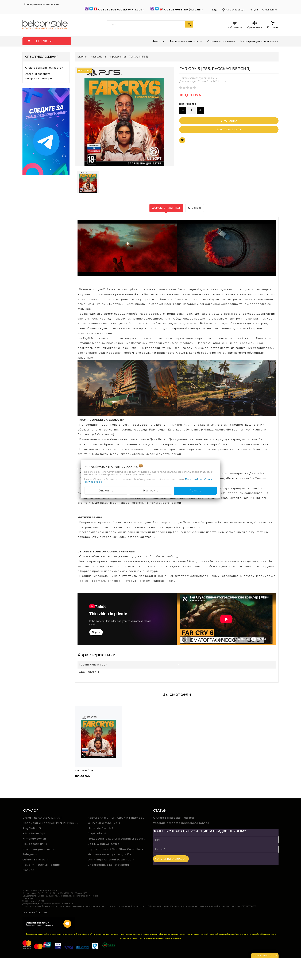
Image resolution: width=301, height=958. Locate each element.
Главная (82, 56)
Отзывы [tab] (194, 207)
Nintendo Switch (34, 838)
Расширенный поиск (186, 41)
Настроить (150, 490)
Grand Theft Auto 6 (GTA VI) (42, 817)
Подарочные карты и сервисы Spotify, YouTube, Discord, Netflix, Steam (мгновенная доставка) (118, 838)
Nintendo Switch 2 (101, 828)
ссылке (178, 938)
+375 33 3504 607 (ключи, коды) (121, 9)
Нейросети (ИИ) (34, 843)
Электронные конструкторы (109, 864)
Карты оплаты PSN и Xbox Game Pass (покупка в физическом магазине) (118, 849)
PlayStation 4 (97, 833)
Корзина (273, 27)
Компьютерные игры (38, 849)
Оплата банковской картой (44, 67)
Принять (195, 490)
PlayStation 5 (31, 828)
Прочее (28, 870)
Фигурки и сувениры (104, 823)
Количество (187, 103)
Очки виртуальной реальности (111, 859)
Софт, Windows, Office (103, 843)
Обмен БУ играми (36, 859)
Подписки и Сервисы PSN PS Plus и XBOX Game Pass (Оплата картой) (52, 823)
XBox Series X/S (33, 833)
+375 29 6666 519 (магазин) (183, 9)
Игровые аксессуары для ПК (110, 854)
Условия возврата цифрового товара (38, 76)
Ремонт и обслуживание (41, 864)
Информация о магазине (259, 41)
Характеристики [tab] (166, 207)
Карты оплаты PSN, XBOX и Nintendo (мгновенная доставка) (118, 817)
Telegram (29, 854)
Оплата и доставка (221, 41)
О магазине (269, 9)
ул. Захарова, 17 (234, 9)
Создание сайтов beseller (265, 955)
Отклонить (106, 490)
